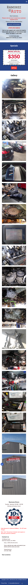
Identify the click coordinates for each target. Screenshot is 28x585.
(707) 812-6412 (14, 28)
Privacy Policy (4, 583)
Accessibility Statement (14, 583)
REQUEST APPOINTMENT (14, 24)
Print (14, 68)
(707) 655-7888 (7, 550)
